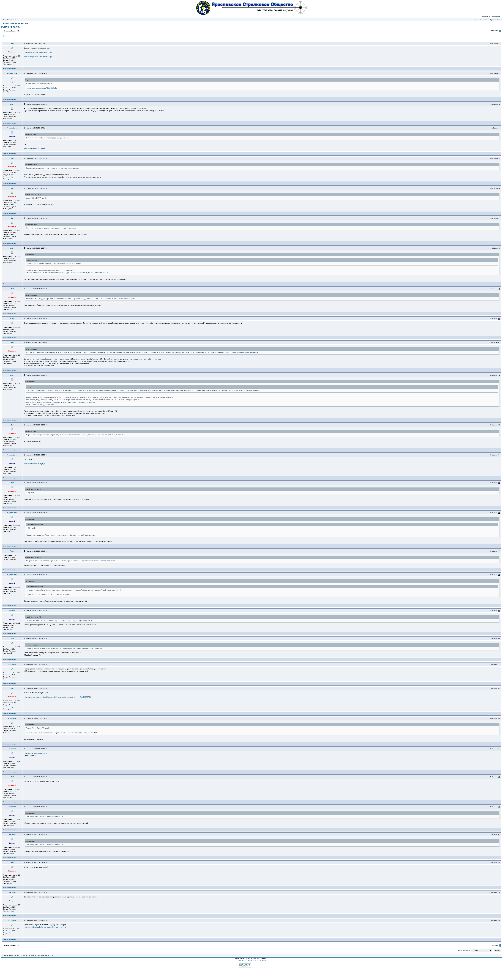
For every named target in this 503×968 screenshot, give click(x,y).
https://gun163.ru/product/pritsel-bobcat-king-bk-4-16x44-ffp (45, 927)
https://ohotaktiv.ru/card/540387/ (35, 753)
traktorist (12, 749)
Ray (12, 43)
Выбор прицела (10, 26)
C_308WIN (12, 664)
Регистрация (11, 20)
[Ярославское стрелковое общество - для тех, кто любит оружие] (251, 14)
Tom (12, 551)
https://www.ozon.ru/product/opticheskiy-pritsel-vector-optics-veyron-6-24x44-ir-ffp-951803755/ (57, 697)
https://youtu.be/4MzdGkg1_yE (35, 464)
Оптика (25, 23)
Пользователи (484, 20)
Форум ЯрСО (8, 23)
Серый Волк (12, 73)
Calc (498, 20)
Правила (493, 20)
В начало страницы (9, 68)
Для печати (6, 36)
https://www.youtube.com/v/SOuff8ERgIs (38, 52)
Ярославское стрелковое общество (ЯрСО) (251, 960)
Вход (4, 20)
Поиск (476, 20)
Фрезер (12, 611)
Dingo (12, 639)
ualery (12, 104)
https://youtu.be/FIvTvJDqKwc (34, 149)
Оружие (18, 23)
